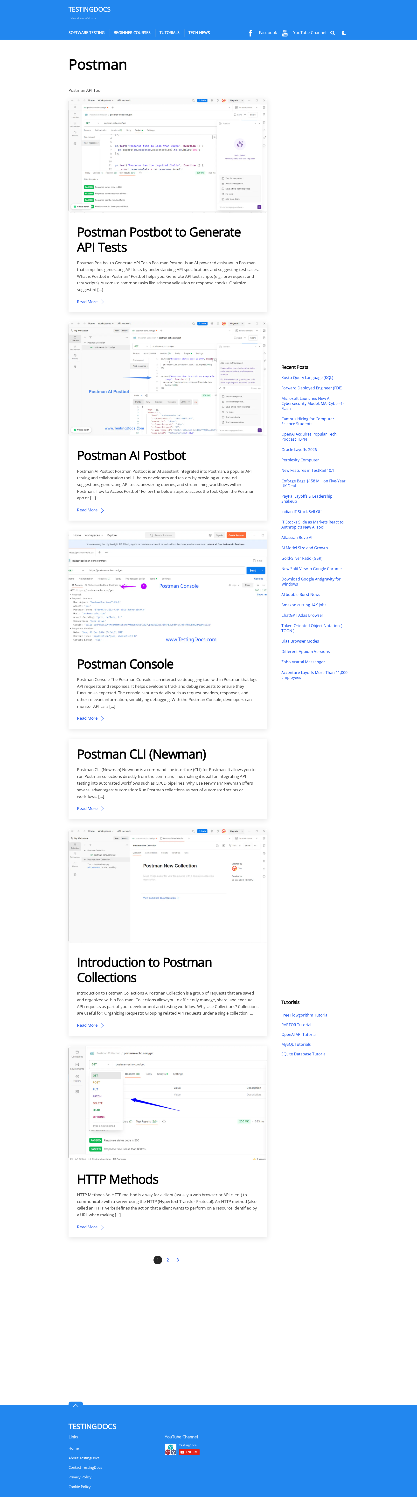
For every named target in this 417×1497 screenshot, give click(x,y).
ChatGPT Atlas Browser (302, 615)
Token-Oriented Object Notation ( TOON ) (311, 628)
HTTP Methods (117, 1178)
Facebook (267, 32)
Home (74, 1448)
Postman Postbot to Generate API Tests (159, 239)
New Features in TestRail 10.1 (307, 470)
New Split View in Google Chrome (311, 568)
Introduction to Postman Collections (144, 969)
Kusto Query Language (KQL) (307, 377)
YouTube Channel (309, 32)
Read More (87, 301)
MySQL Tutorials (296, 1044)
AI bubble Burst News (300, 594)
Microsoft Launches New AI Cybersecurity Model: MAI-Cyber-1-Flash (312, 403)
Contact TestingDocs (85, 1467)
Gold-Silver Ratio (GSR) (301, 558)
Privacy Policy (80, 1477)
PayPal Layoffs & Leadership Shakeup (307, 499)
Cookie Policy (80, 1486)
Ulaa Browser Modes (300, 641)
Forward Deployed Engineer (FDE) (311, 388)
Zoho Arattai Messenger (303, 662)
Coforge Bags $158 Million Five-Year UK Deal (313, 484)
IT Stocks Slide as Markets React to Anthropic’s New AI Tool (312, 525)
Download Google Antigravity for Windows (311, 582)
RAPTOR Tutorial (296, 1024)
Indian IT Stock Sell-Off (301, 511)
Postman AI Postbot (131, 455)
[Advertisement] (314, 128)
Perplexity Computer (300, 460)
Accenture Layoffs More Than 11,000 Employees (314, 675)
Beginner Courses (132, 32)
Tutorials (170, 32)
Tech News (199, 32)
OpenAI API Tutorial (299, 1034)
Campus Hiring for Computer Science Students (307, 421)
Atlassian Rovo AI (296, 537)
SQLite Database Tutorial (304, 1054)
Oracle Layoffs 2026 (299, 449)
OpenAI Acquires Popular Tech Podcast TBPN (309, 437)
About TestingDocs (84, 1457)
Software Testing (87, 32)
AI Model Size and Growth (304, 548)
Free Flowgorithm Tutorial (304, 1015)
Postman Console (125, 663)
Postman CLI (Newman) (141, 753)
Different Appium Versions (306, 651)
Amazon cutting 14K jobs (304, 605)
